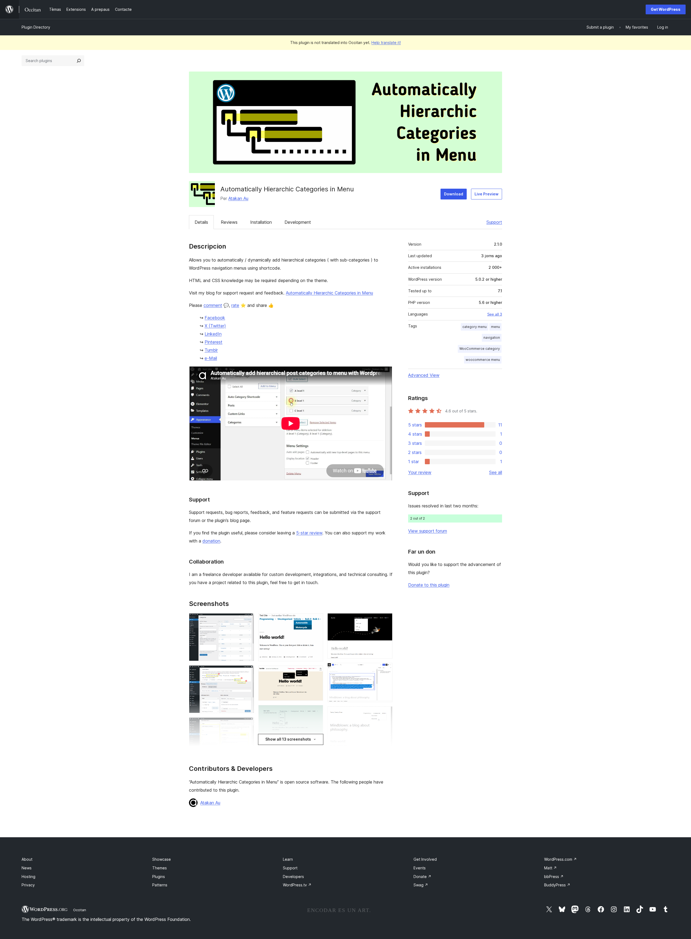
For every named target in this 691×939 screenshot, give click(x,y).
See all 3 (494, 314)
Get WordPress (665, 9)
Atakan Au (238, 198)
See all (495, 472)
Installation (261, 222)
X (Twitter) (215, 325)
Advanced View (423, 375)
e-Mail (211, 358)
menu (495, 327)
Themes (159, 868)
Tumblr (211, 350)
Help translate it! (386, 42)
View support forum (427, 531)
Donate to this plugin (428, 585)
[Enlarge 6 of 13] (316, 673)
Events (420, 868)
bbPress (554, 876)
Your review (419, 472)
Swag (421, 885)
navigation (491, 337)
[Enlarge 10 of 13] (385, 620)
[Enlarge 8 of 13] (316, 745)
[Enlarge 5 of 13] (316, 620)
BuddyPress (557, 885)
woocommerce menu (483, 360)
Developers (293, 876)
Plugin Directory (36, 27)
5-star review (309, 532)
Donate (422, 876)
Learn (288, 859)
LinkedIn (213, 334)
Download (453, 194)
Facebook (215, 317)
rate (235, 305)
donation (211, 541)
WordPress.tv (297, 885)
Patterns (159, 885)
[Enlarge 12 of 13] (385, 713)
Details (201, 222)
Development (297, 222)
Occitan (79, 910)
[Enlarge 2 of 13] (246, 672)
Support (494, 222)
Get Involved (425, 859)
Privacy (28, 885)
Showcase (161, 859)
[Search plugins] (78, 60)
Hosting (28, 876)
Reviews (229, 222)
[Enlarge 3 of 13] (246, 724)
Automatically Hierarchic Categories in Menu (329, 293)
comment (213, 305)
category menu (474, 327)
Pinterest (213, 342)
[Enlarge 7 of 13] (316, 712)
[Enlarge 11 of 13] (385, 670)
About (27, 859)
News (27, 868)
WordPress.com (560, 859)
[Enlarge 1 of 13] (246, 620)
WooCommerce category (479, 349)
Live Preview (487, 194)
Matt (550, 868)
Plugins (158, 876)
